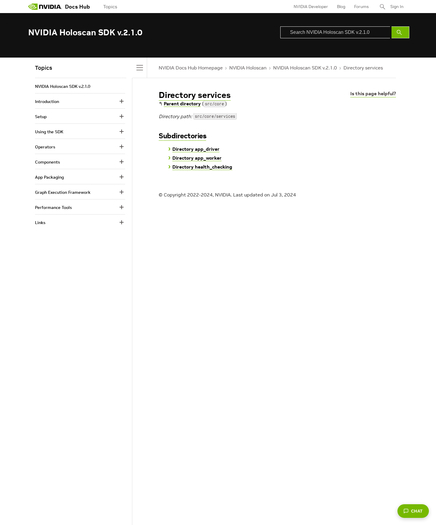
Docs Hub (77, 6)
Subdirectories (182, 135)
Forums (361, 6)
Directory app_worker (197, 158)
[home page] (45, 6)
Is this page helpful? (373, 93)
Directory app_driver (195, 149)
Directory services (363, 68)
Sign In (396, 6)
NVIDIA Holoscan (248, 68)
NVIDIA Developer (311, 6)
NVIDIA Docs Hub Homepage (191, 68)
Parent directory (182, 104)
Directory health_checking (202, 167)
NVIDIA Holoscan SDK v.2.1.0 (305, 68)
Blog (341, 6)
